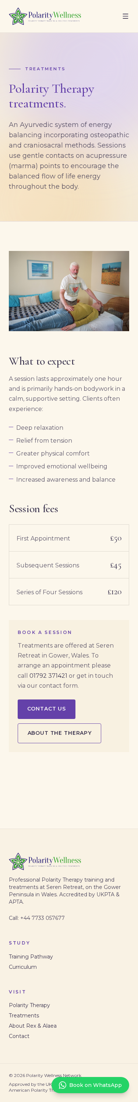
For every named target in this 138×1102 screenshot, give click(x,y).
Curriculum (23, 967)
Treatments (24, 1015)
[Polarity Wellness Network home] (45, 16)
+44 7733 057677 (42, 918)
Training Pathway (31, 956)
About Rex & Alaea (33, 1026)
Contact (19, 1036)
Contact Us (46, 708)
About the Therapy (60, 733)
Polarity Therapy (29, 1005)
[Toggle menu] (125, 16)
